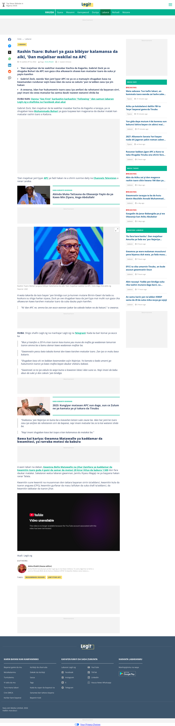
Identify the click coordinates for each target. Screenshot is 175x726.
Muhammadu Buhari (46, 111)
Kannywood (83, 12)
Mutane (126, 12)
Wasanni (70, 12)
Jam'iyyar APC (54, 577)
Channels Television (105, 178)
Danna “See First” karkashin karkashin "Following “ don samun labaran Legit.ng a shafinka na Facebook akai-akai (65, 100)
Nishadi (115, 12)
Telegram (80, 333)
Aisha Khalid (49, 62)
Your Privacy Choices (90, 724)
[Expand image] (116, 229)
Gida (19, 39)
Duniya (95, 12)
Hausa (49, 12)
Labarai (105, 12)
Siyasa (60, 12)
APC (46, 178)
